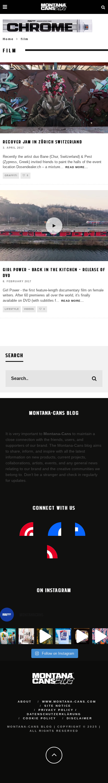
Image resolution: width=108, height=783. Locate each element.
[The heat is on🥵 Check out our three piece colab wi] (63, 636)
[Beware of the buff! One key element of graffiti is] (26, 636)
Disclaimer (79, 718)
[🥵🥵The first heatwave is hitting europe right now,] (82, 636)
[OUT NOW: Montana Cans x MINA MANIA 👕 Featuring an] (8, 636)
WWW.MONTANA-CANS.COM (69, 701)
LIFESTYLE (12, 309)
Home (8, 39)
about (25, 701)
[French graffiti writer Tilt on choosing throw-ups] (45, 636)
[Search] (103, 7)
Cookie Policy (39, 718)
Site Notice (57, 705)
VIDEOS (29, 309)
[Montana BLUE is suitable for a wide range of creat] (100, 636)
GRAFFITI (11, 175)
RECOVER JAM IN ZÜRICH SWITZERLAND (42, 141)
